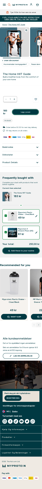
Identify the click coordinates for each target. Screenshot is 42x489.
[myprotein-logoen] (20, 4)
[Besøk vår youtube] (21, 421)
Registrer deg (13, 398)
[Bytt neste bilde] (39, 42)
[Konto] (31, 4)
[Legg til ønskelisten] (36, 99)
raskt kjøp (16, 317)
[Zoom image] (26, 30)
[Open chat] (32, 421)
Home (4, 25)
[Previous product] (34, 325)
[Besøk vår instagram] (4, 421)
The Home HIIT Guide (16, 25)
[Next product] (38, 325)
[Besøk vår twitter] (27, 421)
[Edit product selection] (36, 216)
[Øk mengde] (14, 99)
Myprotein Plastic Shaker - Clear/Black (14, 300)
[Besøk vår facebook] (10, 421)
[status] (10, 99)
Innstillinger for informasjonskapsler (19, 406)
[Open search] (9, 4)
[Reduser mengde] (6, 99)
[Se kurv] (37, 4)
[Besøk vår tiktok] (16, 421)
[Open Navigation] (4, 4)
